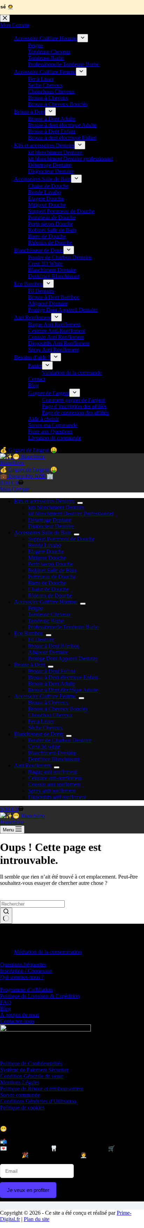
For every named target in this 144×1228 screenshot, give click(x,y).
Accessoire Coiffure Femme (45, 696)
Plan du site (36, 1219)
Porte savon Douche (50, 564)
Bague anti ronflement (52, 772)
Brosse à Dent (29, 665)
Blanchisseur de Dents (38, 734)
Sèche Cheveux (45, 728)
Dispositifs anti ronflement (57, 797)
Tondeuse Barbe (46, 621)
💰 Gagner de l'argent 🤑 (28, 470)
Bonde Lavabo (44, 545)
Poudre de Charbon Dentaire (59, 740)
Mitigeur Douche (47, 558)
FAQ (5, 1002)
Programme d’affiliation (26, 990)
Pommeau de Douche (51, 577)
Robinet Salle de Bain (52, 570)
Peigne (35, 608)
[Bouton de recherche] (6, 916)
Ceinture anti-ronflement (55, 778)
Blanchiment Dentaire (52, 753)
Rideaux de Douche (50, 595)
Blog (5, 1008)
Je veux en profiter (28, 1190)
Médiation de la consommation (48, 952)
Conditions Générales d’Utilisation (38, 1101)
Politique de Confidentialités (31, 1063)
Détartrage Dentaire (49, 520)
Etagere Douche (46, 551)
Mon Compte (14, 489)
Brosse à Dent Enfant (51, 671)
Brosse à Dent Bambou (53, 646)
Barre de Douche (47, 583)
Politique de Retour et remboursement (41, 1089)
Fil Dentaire (41, 640)
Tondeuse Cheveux (49, 614)
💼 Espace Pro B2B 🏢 (26, 476)
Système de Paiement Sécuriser (34, 1070)
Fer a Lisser (41, 721)
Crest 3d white (44, 747)
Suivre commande (20, 1095)
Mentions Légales (19, 1082)
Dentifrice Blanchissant (53, 759)
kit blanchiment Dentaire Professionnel (70, 514)
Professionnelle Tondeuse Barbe (63, 627)
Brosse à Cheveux (48, 702)
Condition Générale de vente (31, 1076)
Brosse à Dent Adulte (51, 684)
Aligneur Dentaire (48, 652)
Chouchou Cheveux (50, 715)
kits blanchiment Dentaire (56, 507)
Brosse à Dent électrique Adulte (63, 690)
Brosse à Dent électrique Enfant (63, 677)
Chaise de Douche (48, 589)
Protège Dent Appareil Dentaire (63, 658)
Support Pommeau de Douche (61, 539)
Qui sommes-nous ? (22, 977)
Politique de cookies (22, 1107)
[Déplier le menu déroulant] (80, 503)
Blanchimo (12, 463)
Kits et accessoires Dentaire (44, 501)
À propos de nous (19, 1015)
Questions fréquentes (23, 964)
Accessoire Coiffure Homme (45, 602)
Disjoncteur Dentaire (51, 526)
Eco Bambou (28, 633)
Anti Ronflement (32, 765)
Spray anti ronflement (51, 791)
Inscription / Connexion (26, 971)
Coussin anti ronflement (54, 784)
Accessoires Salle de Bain (42, 532)
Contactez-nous (17, 1021)
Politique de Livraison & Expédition (40, 996)
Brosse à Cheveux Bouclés (57, 709)
